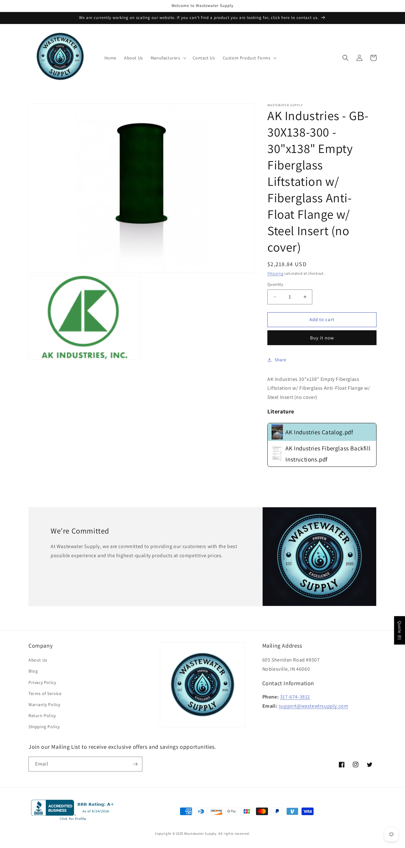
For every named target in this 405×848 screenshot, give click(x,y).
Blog (33, 671)
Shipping (275, 273)
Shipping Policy (44, 726)
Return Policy (42, 715)
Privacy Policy (42, 682)
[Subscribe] (135, 764)
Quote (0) (399, 630)
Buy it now (322, 338)
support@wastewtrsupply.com (313, 706)
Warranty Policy (44, 704)
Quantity (275, 284)
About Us (37, 660)
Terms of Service (45, 693)
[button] (168, 57)
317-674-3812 (295, 696)
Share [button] (280, 360)
